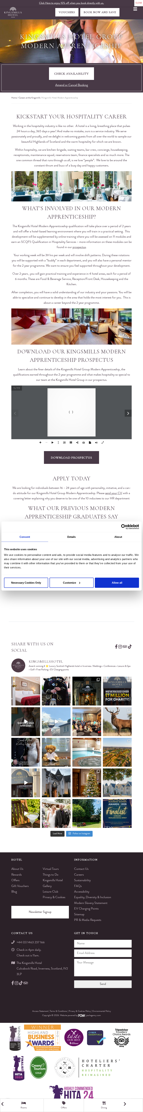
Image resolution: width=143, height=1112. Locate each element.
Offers (15, 880)
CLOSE (139, 3)
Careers (79, 874)
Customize (69, 582)
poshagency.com (93, 1015)
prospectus (79, 247)
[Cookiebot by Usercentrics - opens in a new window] (123, 526)
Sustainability (82, 880)
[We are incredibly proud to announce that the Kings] (117, 813)
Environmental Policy (101, 1011)
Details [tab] (71, 536)
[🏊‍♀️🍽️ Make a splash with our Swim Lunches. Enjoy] (86, 752)
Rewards (16, 874)
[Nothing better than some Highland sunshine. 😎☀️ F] (86, 813)
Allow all (117, 582)
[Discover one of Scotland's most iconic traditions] (56, 691)
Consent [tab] (25, 536)
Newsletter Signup (40, 912)
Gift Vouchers (20, 886)
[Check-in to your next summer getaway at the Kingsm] (25, 782)
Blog (14, 891)
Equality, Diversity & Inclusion (92, 897)
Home (14, 98)
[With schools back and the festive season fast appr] (86, 691)
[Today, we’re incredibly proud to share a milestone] (117, 691)
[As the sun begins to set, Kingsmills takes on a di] (56, 782)
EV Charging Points (86, 908)
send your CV (113, 493)
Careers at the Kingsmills (29, 98)
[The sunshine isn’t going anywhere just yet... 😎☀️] (117, 782)
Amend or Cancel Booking (71, 85)
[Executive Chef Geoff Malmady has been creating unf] (25, 721)
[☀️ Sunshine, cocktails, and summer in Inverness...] (25, 813)
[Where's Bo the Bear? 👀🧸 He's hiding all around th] (56, 752)
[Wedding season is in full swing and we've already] (56, 813)
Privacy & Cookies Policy (80, 1011)
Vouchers (67, 12)
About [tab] (118, 536)
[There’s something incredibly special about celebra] (86, 721)
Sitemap (79, 914)
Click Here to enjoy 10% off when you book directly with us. (71, 3)
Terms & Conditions (59, 1011)
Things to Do (50, 874)
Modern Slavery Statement (90, 903)
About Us (17, 869)
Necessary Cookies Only (26, 582)
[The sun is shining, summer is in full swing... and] (86, 782)
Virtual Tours (51, 869)
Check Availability (71, 74)
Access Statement (40, 1011)
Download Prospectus (71, 457)
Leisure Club (50, 891)
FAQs (78, 886)
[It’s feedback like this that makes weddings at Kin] (25, 752)
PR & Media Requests (87, 920)
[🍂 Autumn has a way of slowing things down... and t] (117, 721)
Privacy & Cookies (54, 897)
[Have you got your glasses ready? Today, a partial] (56, 721)
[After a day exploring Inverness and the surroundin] (25, 691)
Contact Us (81, 869)
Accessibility (81, 891)
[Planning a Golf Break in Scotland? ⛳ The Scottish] (117, 752)
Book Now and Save (100, 12)
